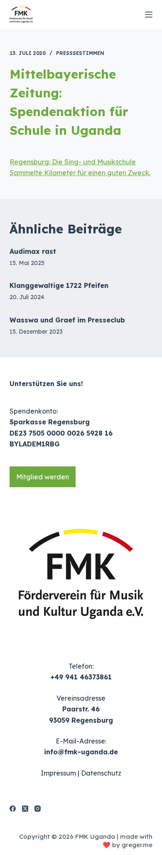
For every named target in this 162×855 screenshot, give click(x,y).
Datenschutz (101, 773)
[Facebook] (13, 808)
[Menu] (148, 14)
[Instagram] (37, 808)
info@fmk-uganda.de (81, 752)
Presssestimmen (80, 53)
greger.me (137, 845)
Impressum (58, 773)
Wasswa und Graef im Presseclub (67, 320)
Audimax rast (33, 251)
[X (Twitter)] (25, 808)
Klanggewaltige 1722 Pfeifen (59, 285)
